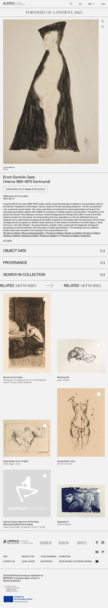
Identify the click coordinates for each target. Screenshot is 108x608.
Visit (5, 556)
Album (63, 542)
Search (45, 542)
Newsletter (28, 556)
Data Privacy (46, 561)
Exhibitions (64, 556)
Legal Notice (28, 561)
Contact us (9, 561)
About (82, 542)
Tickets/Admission (49, 556)
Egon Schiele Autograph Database (76, 561)
